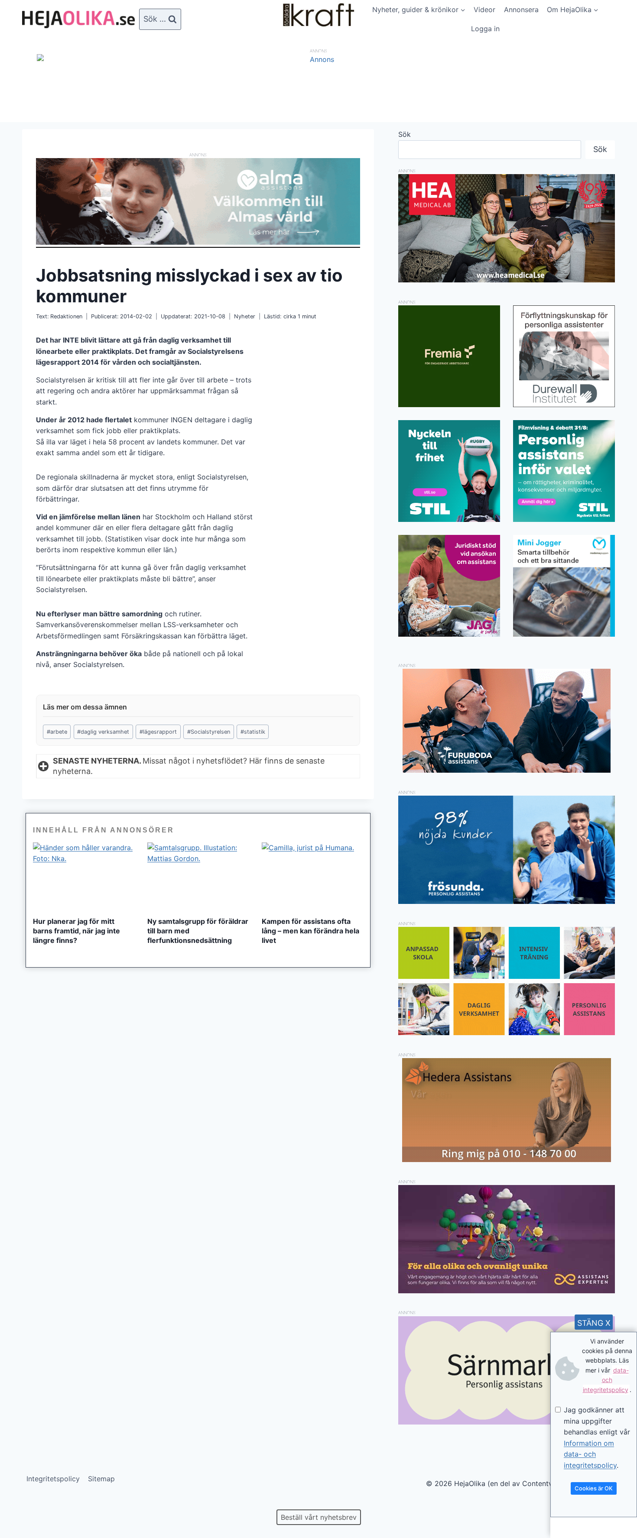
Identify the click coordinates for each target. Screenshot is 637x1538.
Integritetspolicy (53, 1478)
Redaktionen (66, 316)
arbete (57, 732)
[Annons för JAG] (449, 634)
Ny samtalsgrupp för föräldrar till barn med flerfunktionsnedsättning (197, 931)
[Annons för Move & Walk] (506, 1032)
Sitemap (101, 1478)
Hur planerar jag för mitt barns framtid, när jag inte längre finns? (76, 931)
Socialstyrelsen (208, 732)
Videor (484, 9)
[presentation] (83, 876)
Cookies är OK (594, 1488)
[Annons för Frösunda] (506, 901)
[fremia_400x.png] (449, 356)
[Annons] (318, 59)
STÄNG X (594, 1323)
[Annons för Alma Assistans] (198, 201)
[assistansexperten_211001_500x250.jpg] (506, 1290)
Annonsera (521, 9)
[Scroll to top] (21, 1503)
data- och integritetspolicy (606, 1379)
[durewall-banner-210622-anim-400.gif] (564, 356)
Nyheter (244, 316)
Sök (404, 134)
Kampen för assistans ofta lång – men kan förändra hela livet (310, 931)
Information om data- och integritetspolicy (590, 1454)
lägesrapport (158, 732)
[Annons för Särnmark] (506, 1422)
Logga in (485, 28)
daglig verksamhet (103, 732)
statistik (252, 732)
